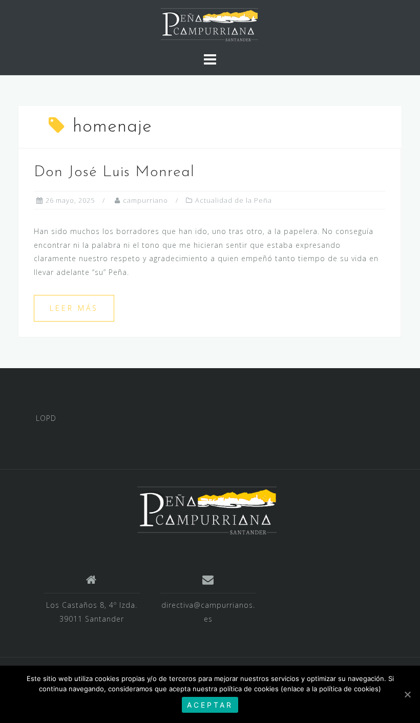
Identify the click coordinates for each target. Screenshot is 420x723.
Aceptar (210, 704)
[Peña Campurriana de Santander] (206, 510)
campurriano (145, 200)
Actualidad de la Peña (233, 200)
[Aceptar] (407, 694)
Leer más (74, 308)
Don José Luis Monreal (114, 172)
